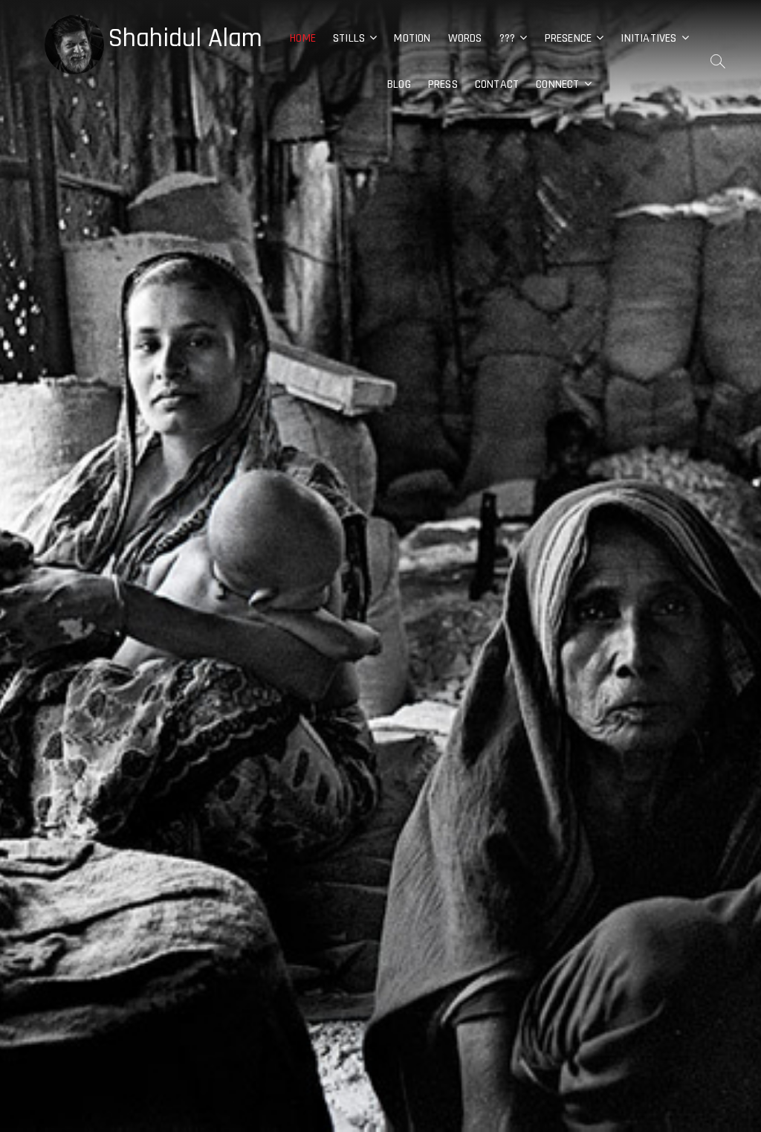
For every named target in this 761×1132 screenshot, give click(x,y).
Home (303, 38)
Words (465, 38)
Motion (412, 38)
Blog (399, 84)
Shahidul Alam (185, 38)
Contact (497, 84)
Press (443, 84)
